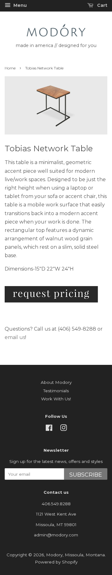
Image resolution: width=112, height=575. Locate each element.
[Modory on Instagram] (63, 429)
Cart (101, 5)
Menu (19, 5)
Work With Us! (56, 398)
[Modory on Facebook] (49, 429)
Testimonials (56, 390)
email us (15, 337)
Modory (54, 554)
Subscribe (85, 474)
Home (10, 68)
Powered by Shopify (56, 561)
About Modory (56, 382)
